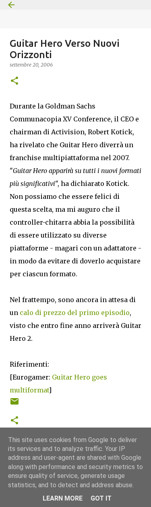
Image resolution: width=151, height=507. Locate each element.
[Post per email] (14, 404)
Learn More (63, 498)
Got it (101, 498)
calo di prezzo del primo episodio (75, 313)
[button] (14, 81)
